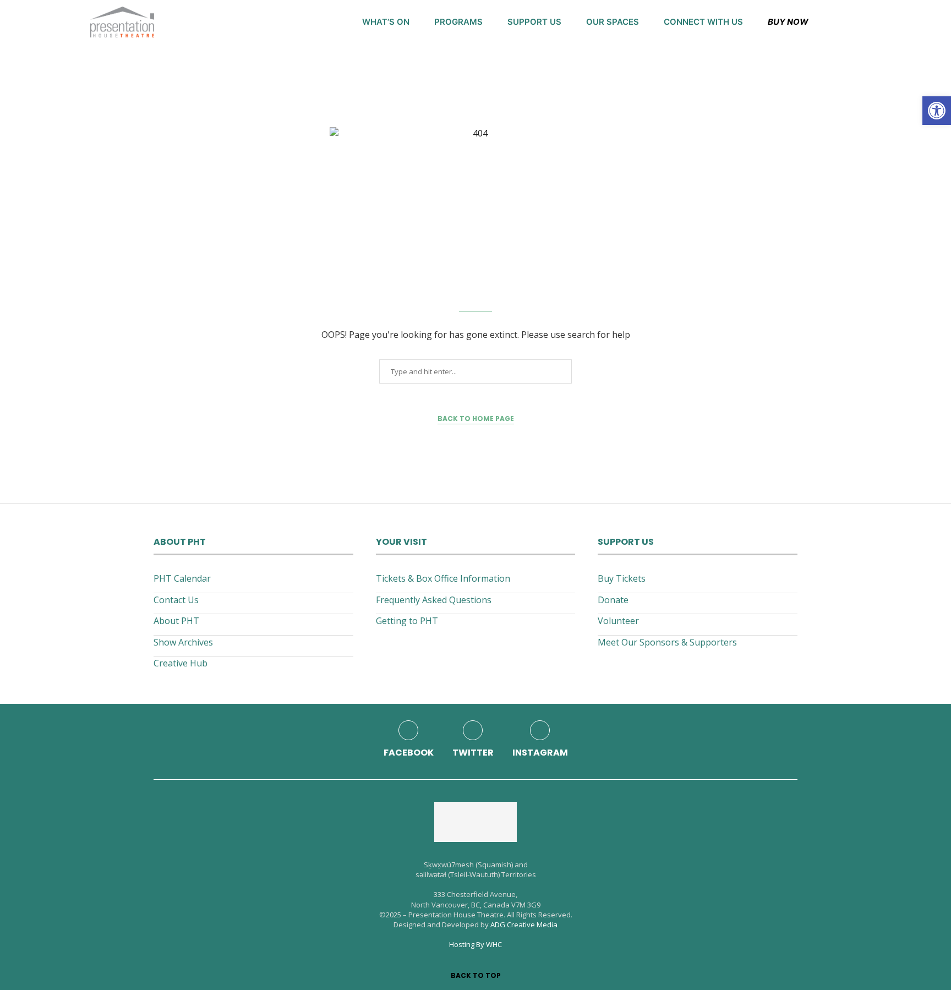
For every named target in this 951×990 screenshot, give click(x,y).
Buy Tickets (622, 578)
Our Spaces (612, 22)
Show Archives (183, 642)
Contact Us (176, 600)
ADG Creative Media (524, 924)
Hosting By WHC (475, 944)
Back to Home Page (476, 418)
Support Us (534, 22)
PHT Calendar (182, 578)
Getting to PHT (407, 621)
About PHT (176, 621)
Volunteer (618, 621)
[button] (936, 110)
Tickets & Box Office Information (443, 578)
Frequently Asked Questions (433, 600)
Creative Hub (180, 663)
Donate (613, 600)
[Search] (855, 22)
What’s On (385, 22)
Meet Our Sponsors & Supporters (667, 642)
